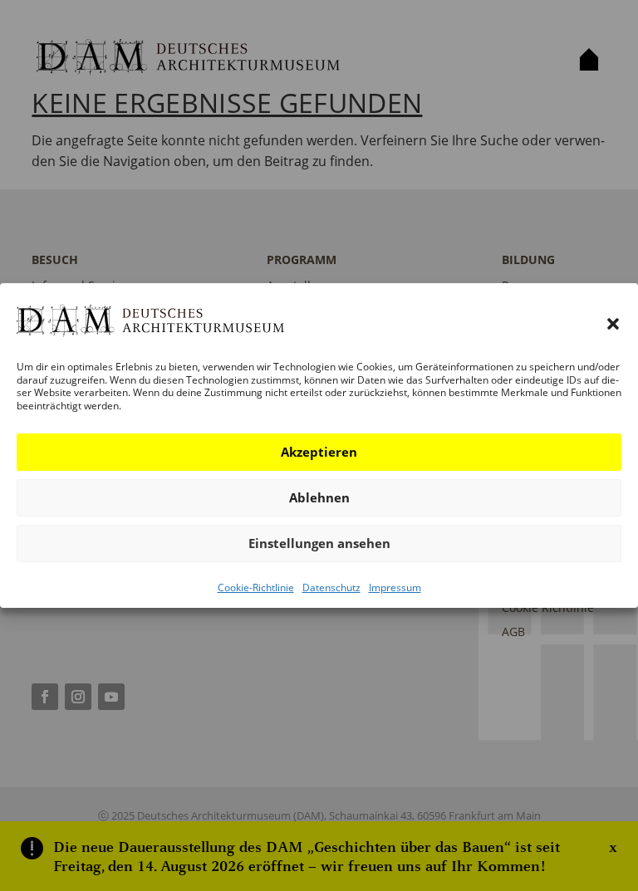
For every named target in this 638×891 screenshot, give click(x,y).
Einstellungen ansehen (319, 543)
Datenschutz (331, 587)
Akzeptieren (319, 451)
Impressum (395, 587)
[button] (613, 324)
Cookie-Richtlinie (256, 587)
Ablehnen (319, 497)
